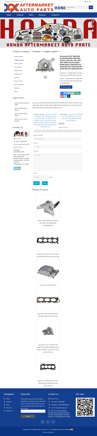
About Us (42, 15)
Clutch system (18, 63)
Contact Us (55, 15)
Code (35, 173)
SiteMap (67, 429)
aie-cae (20, 147)
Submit (36, 183)
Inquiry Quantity (38, 135)
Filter (15, 91)
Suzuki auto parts (48, 432)
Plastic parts (18, 74)
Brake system (18, 70)
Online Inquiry (66, 87)
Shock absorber (19, 84)
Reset (45, 183)
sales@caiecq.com (23, 144)
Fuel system (18, 67)
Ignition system (18, 56)
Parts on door (18, 81)
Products (20, 15)
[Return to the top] (92, 31)
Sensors (16, 77)
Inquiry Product (63, 127)
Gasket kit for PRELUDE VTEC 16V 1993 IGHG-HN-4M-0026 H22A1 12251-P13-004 (47, 383)
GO (91, 7)
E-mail (35, 143)
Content (36, 151)
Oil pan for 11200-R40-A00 (48, 285)
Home (9, 15)
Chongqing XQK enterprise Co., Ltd (41, 429)
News (31, 15)
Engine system (51, 51)
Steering (16, 88)
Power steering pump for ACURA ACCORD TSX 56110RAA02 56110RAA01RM (48, 223)
